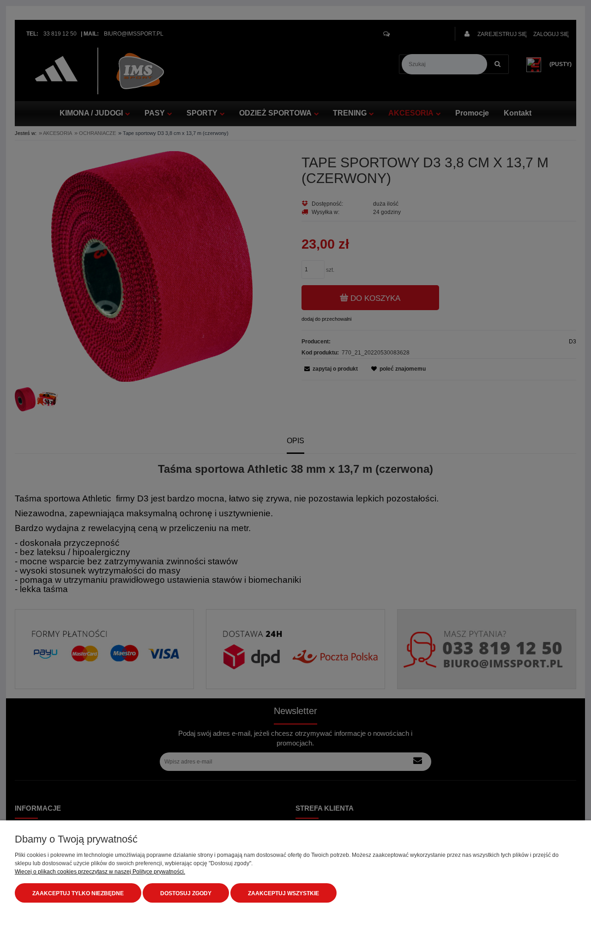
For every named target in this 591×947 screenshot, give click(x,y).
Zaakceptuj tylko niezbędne (78, 893)
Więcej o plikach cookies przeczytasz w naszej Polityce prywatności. (100, 871)
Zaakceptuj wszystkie (283, 893)
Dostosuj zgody (185, 893)
